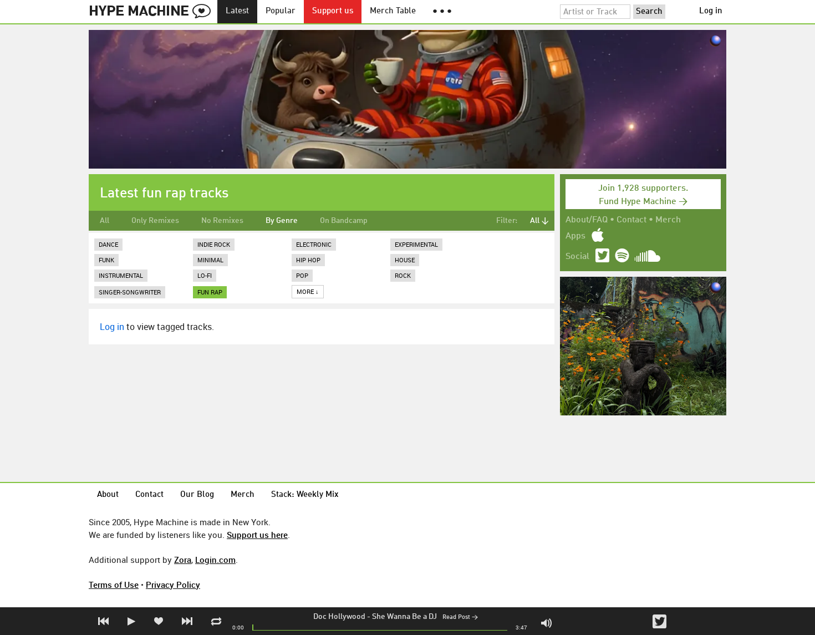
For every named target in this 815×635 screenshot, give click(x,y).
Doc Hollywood (339, 617)
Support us (332, 11)
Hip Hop (308, 260)
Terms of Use (114, 584)
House (405, 260)
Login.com (215, 559)
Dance (108, 244)
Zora (182, 559)
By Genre (282, 221)
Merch (668, 220)
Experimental (416, 244)
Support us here (257, 534)
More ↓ (308, 291)
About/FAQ (587, 220)
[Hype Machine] (153, 11)
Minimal (210, 260)
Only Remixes (155, 221)
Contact (631, 220)
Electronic (314, 244)
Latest (237, 11)
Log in (710, 11)
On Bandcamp (344, 221)
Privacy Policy (173, 584)
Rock (403, 275)
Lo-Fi (204, 275)
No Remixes (222, 221)
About (108, 495)
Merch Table (393, 11)
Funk (106, 260)
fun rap (209, 292)
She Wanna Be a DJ (404, 617)
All (104, 221)
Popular (281, 11)
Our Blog (197, 495)
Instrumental (121, 275)
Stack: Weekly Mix (305, 495)
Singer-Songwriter (130, 292)
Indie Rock (213, 244)
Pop (302, 275)
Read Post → (460, 617)
